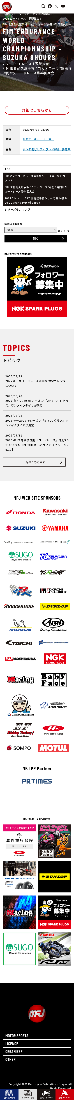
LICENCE (11, 1043)
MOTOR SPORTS (16, 1035)
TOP (8, 169)
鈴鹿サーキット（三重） (38, 139)
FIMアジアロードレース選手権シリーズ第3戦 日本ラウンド (36, 178)
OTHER (10, 1059)
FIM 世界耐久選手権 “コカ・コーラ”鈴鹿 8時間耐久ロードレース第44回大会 (36, 189)
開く (36, 238)
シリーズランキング (17, 209)
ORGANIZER (13, 1051)
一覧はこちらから (34, 462)
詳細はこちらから (37, 110)
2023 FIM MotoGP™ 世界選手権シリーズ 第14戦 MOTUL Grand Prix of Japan (36, 200)
